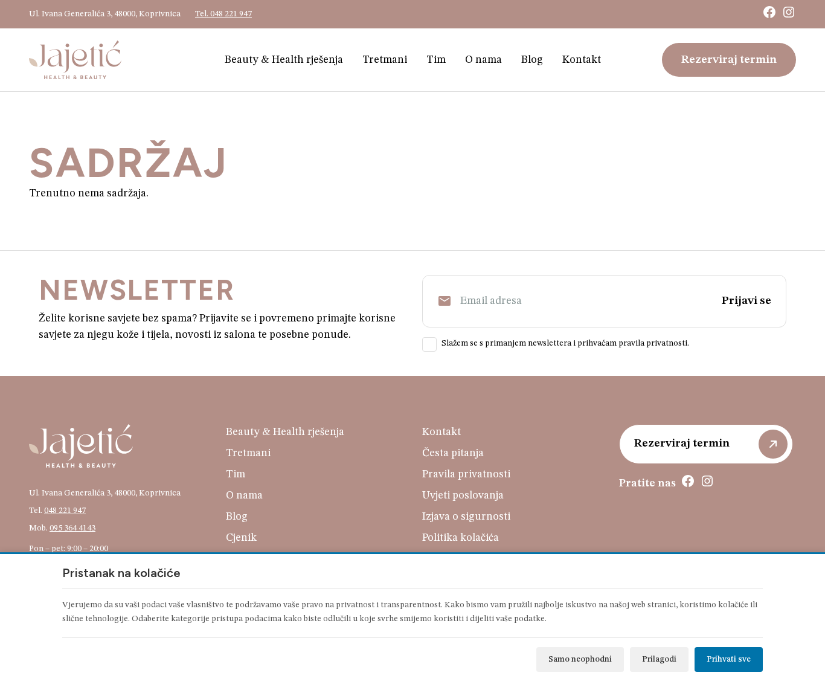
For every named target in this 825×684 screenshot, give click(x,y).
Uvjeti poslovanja (463, 495)
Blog (532, 59)
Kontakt (581, 59)
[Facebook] (769, 12)
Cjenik (241, 537)
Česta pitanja (453, 453)
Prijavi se (746, 301)
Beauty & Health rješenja (284, 59)
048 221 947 (65, 510)
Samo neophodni (580, 659)
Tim (436, 59)
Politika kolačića (460, 537)
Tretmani (384, 59)
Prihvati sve (729, 659)
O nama (483, 59)
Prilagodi (659, 659)
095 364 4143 (72, 528)
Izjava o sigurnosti (466, 516)
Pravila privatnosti (466, 474)
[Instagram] (789, 12)
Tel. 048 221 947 (223, 14)
